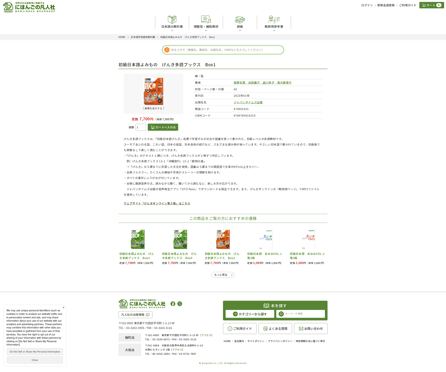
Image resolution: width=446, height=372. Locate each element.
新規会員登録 (386, 5)
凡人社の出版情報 (132, 314)
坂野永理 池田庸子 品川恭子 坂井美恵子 (263, 82)
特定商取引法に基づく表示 (310, 341)
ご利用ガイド (408, 5)
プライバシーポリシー (280, 341)
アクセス (206, 335)
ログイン (367, 5)
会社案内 (239, 341)
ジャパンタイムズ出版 (248, 102)
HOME (227, 341)
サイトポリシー (255, 341)
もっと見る (220, 274)
